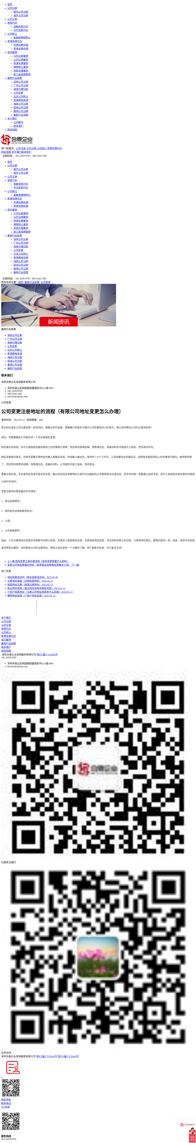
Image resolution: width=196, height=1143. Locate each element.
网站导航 (6, 1099)
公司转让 (12, 34)
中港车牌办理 (20, 45)
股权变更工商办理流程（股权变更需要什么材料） (38, 561)
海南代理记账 (20, 89)
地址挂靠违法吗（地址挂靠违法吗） (32, 577)
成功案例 (12, 52)
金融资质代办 (20, 26)
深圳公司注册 (20, 82)
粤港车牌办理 (20, 48)
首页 (9, 4)
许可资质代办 (20, 30)
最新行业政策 (14, 78)
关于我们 (12, 118)
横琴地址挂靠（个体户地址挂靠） (31, 595)
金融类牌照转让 (22, 37)
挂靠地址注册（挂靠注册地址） (30, 584)
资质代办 (12, 23)
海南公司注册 (20, 104)
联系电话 (6, 1103)
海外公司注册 (20, 15)
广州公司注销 (20, 85)
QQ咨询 (5, 1107)
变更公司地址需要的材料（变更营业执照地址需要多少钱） (43, 565)
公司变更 (18, 93)
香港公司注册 (20, 111)
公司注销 (12, 19)
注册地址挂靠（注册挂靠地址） (30, 581)
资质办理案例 (20, 71)
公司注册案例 (20, 56)
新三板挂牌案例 (22, 74)
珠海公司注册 (20, 107)
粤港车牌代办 (14, 41)
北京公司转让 (20, 96)
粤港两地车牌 (20, 100)
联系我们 (18, 126)
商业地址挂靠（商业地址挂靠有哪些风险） (36, 588)
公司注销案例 (20, 59)
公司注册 (12, 8)
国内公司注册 (20, 12)
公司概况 (18, 122)
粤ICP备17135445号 (47, 654)
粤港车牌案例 (20, 63)
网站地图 (12, 129)
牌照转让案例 (20, 67)
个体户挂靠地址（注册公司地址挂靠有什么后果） (40, 592)
